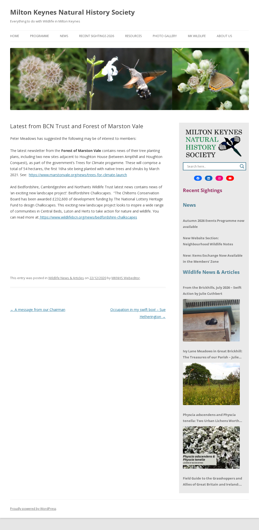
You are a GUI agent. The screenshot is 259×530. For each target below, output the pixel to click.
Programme (39, 36)
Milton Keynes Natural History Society (72, 12)
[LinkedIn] (208, 178)
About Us (224, 36)
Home (14, 36)
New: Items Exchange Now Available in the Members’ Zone (213, 258)
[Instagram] (219, 178)
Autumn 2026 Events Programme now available (213, 223)
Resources (133, 36)
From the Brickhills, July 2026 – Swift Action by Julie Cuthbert (212, 290)
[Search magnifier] (242, 166)
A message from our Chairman (37, 309)
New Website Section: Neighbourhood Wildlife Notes (208, 241)
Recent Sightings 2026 (96, 36)
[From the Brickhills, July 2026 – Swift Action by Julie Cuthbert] (211, 320)
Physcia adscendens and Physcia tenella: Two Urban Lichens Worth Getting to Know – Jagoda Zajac (211, 418)
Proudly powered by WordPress (33, 509)
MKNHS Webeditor (126, 278)
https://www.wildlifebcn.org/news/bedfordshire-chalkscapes (88, 217)
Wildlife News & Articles (66, 278)
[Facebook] (198, 178)
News (64, 36)
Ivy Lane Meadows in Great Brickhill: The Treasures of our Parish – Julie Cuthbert (212, 354)
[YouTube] (230, 178)
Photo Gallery (165, 36)
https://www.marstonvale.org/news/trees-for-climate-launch (78, 174)
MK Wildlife (197, 36)
